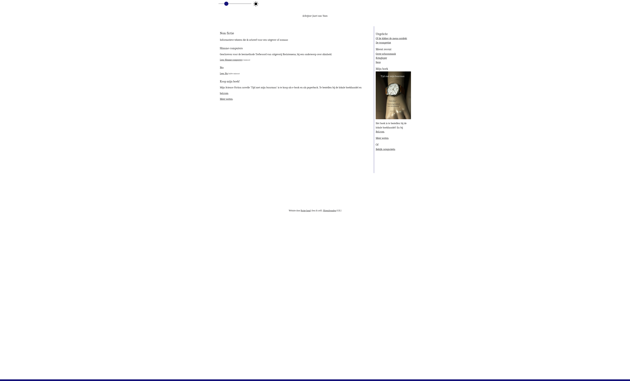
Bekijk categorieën (385, 149)
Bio (222, 67)
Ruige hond (306, 210)
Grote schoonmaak (386, 53)
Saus (378, 62)
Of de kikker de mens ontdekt (391, 38)
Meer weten (226, 99)
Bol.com (380, 131)
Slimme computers (231, 48)
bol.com (224, 93)
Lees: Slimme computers (231, 60)
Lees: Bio (224, 73)
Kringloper (381, 57)
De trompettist (383, 42)
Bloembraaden (329, 210)
